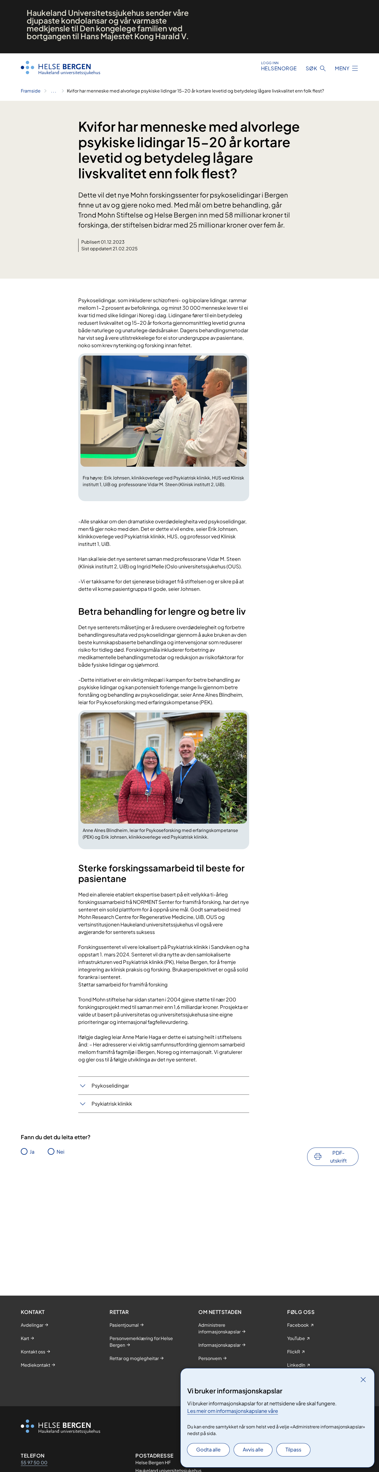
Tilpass (293, 1449)
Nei (60, 1151)
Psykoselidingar (110, 1085)
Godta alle (208, 1449)
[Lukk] (363, 1379)
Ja (32, 1151)
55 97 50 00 (34, 1462)
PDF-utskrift (338, 1156)
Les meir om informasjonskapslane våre (232, 1411)
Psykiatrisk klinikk (112, 1103)
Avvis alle (253, 1449)
